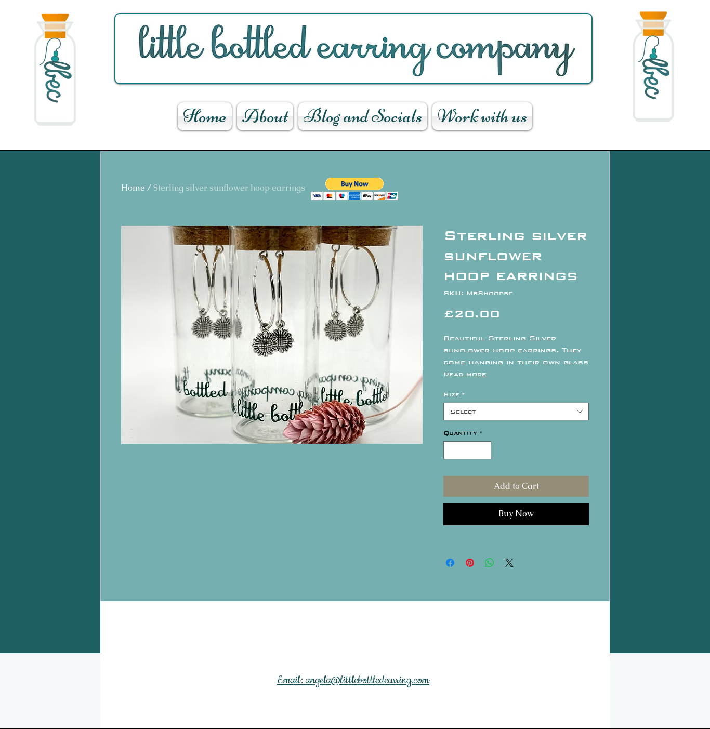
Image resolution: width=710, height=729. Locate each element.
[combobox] (516, 411)
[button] (354, 189)
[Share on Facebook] (450, 562)
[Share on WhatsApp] (489, 562)
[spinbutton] (467, 450)
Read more (465, 374)
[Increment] (484, 450)
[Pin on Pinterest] (470, 562)
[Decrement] (451, 450)
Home (133, 187)
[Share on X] (509, 562)
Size (454, 394)
